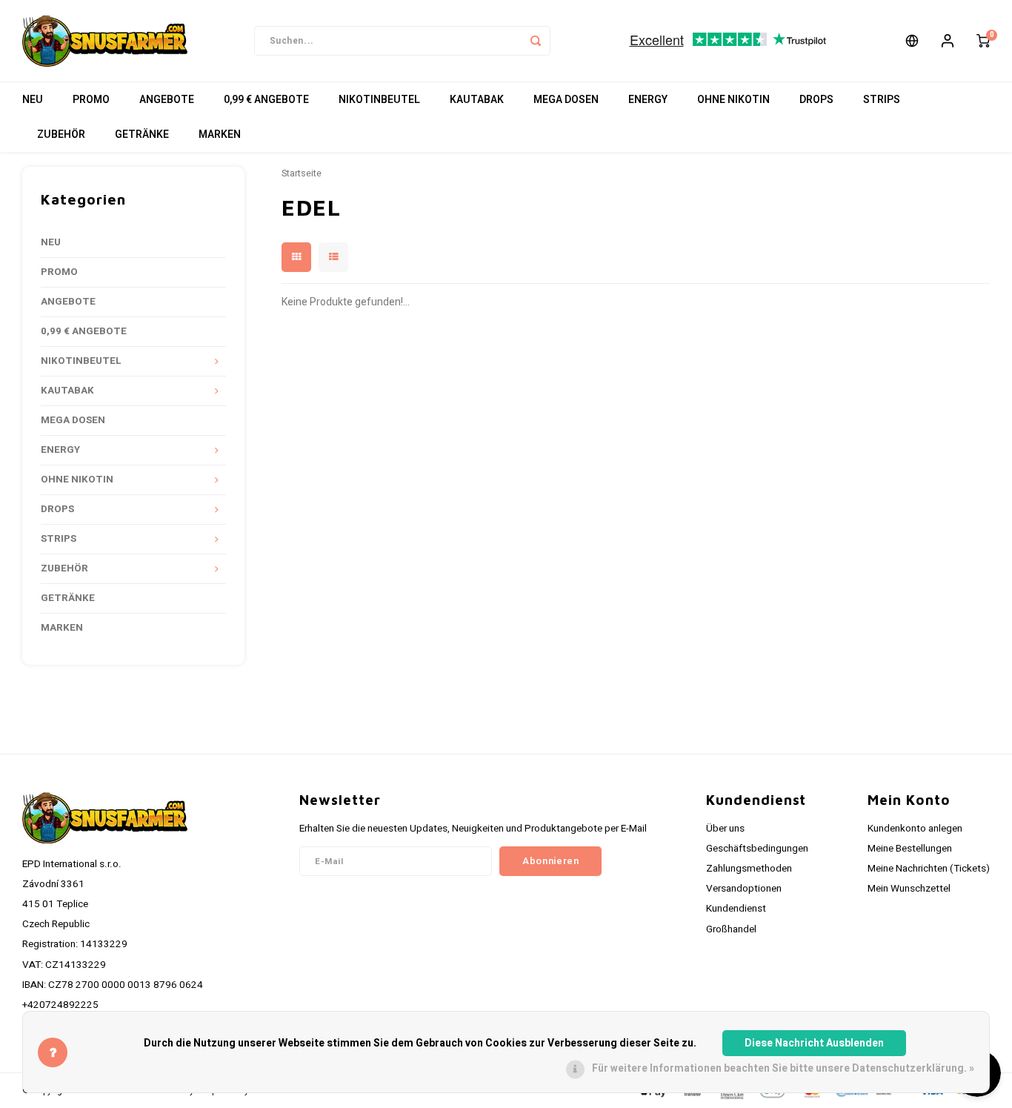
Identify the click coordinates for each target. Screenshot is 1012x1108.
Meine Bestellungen (910, 848)
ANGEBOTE (166, 99)
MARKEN (220, 134)
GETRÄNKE (142, 134)
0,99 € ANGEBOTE (266, 99)
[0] (983, 40)
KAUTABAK (477, 99)
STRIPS (881, 99)
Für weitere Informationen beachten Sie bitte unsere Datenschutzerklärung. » (783, 1068)
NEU (32, 99)
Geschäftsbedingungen (757, 848)
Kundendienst (736, 908)
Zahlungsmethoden (749, 868)
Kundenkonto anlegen (915, 828)
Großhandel (731, 929)
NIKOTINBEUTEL (379, 99)
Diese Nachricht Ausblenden (814, 1043)
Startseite (302, 173)
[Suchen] (535, 41)
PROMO (91, 99)
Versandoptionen (744, 888)
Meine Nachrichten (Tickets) (929, 868)
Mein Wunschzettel (909, 888)
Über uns (725, 828)
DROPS (816, 99)
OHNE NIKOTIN (733, 99)
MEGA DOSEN (566, 99)
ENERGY (648, 99)
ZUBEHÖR (61, 134)
